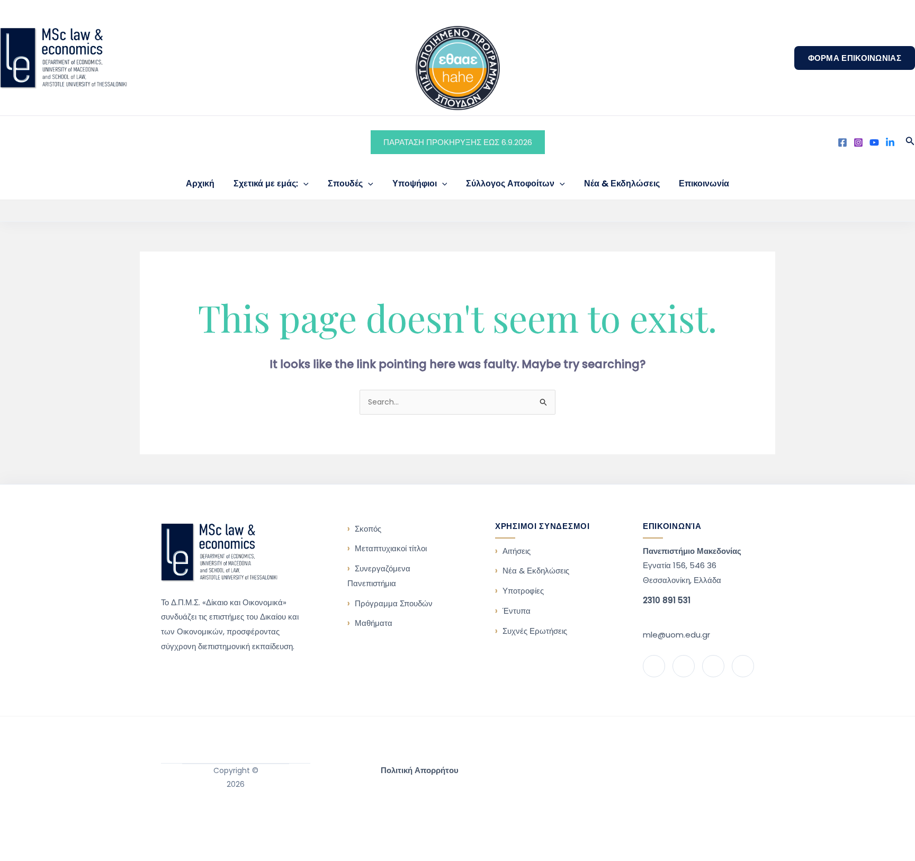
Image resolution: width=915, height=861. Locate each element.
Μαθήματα (373, 623)
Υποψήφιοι (414, 183)
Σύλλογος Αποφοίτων (510, 183)
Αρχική (200, 183)
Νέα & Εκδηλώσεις (622, 183)
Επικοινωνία (704, 183)
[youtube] (874, 142)
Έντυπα (517, 610)
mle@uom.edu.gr (676, 634)
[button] (854, 58)
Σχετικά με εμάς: (266, 183)
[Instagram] (858, 142)
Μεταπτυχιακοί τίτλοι (391, 548)
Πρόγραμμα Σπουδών (394, 603)
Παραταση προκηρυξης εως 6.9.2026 (457, 142)
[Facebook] (842, 142)
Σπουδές (345, 183)
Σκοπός (368, 528)
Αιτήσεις (517, 551)
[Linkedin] (890, 142)
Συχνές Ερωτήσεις (535, 630)
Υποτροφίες (523, 590)
